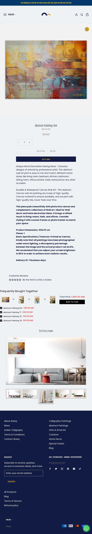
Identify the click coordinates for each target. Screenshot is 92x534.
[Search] (82, 14)
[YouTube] (74, 468)
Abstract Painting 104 (12, 308)
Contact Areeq (12, 439)
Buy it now (46, 159)
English (11, 14)
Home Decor (55, 439)
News (7, 425)
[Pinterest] (68, 468)
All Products (10, 492)
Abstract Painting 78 (12, 320)
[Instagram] (62, 468)
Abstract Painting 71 (12, 312)
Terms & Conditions (14, 434)
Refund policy (11, 505)
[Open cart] (87, 14)
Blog (51, 448)
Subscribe (11, 481)
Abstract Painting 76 (12, 316)
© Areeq (8, 526)
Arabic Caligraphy (13, 430)
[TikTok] (80, 468)
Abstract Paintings (58, 425)
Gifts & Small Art (57, 430)
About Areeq (10, 421)
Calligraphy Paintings (60, 421)
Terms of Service (13, 501)
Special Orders (56, 443)
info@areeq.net (57, 462)
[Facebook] (50, 468)
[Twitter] (56, 468)
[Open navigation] (5, 15)
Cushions (53, 434)
